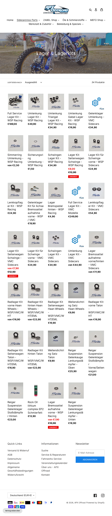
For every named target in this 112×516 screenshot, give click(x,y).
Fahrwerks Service (51, 458)
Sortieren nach (15, 82)
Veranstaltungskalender (54, 463)
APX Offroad (80, 502)
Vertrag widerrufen (12, 511)
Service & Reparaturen (53, 454)
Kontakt (45, 474)
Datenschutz (14, 458)
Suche (44, 450)
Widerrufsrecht (16, 474)
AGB (10, 454)
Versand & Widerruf (18, 450)
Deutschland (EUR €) (21, 495)
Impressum (14, 463)
